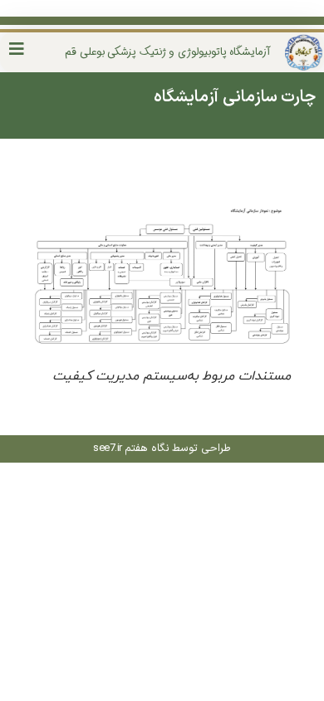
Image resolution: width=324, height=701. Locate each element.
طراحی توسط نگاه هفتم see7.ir (162, 448)
